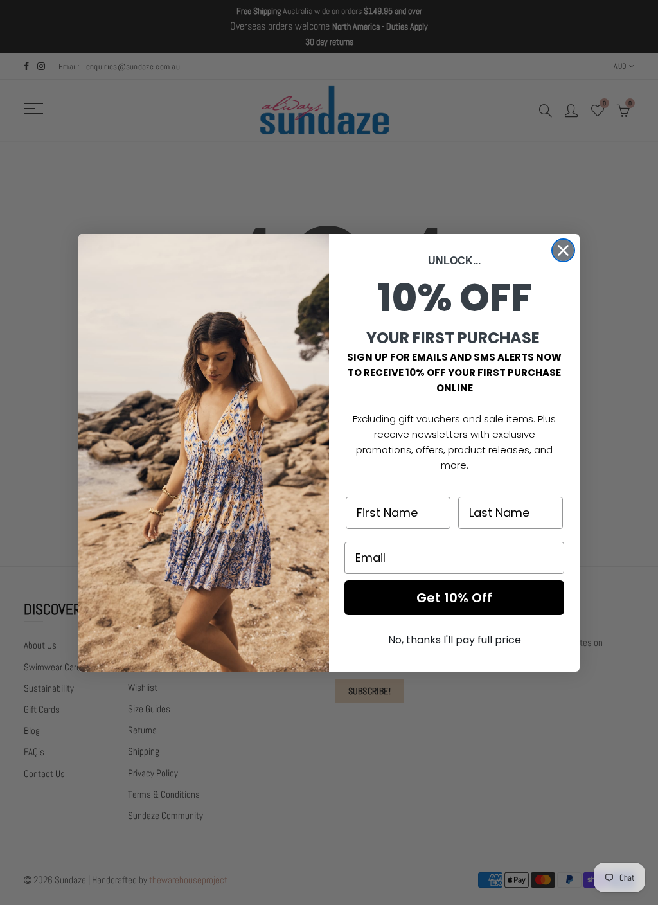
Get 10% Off (454, 598)
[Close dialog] (563, 250)
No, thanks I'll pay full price (454, 639)
